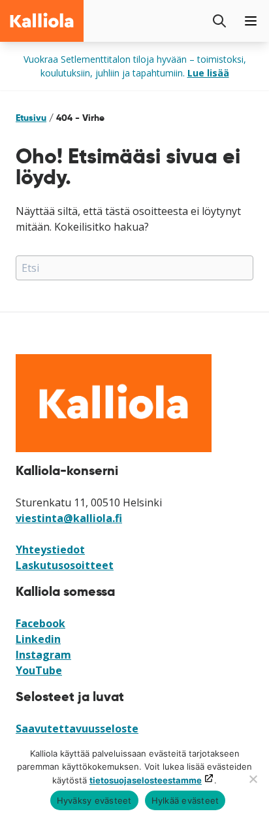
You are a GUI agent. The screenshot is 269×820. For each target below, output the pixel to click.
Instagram (43, 655)
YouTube (39, 670)
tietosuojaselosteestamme (145, 780)
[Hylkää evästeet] (252, 778)
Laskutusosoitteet (65, 565)
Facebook (40, 623)
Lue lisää (208, 73)
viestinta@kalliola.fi (69, 518)
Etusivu (31, 117)
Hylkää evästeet (185, 800)
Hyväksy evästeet (94, 800)
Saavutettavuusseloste (77, 728)
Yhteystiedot (50, 549)
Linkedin (38, 639)
